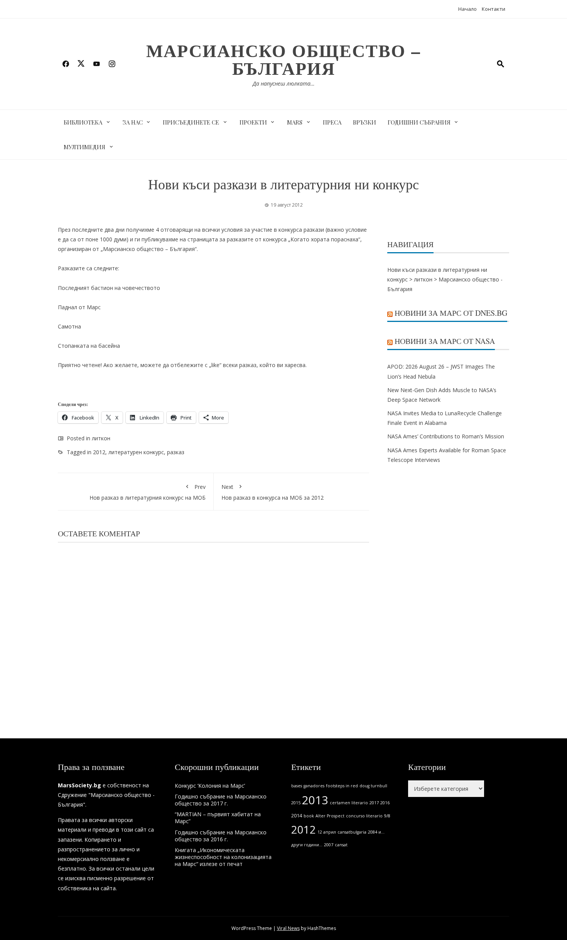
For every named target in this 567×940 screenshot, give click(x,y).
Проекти (253, 122)
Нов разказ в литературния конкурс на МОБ (147, 492)
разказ (175, 452)
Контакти (493, 8)
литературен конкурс (136, 452)
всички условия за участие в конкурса (252, 229)
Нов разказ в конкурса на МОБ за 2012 (272, 492)
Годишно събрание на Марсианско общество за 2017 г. (221, 800)
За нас (133, 122)
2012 (99, 452)
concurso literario (364, 816)
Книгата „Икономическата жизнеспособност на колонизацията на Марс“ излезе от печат (223, 857)
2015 (295, 802)
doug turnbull (373, 785)
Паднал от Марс (79, 307)
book (309, 816)
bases (296, 785)
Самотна (69, 326)
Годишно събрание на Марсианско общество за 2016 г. (221, 836)
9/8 (387, 816)
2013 (315, 800)
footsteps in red (342, 785)
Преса (332, 122)
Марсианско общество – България (283, 59)
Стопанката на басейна (89, 345)
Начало (467, 8)
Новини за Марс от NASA (445, 341)
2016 (385, 802)
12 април (326, 832)
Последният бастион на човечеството (109, 287)
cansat (341, 844)
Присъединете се (191, 122)
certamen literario (349, 802)
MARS (294, 122)
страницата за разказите (220, 239)
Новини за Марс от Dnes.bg (451, 313)
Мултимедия (84, 147)
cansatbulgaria (352, 832)
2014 (296, 815)
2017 (374, 802)
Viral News (288, 928)
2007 (328, 844)
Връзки (364, 122)
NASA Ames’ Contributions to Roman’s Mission (445, 436)
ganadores (314, 785)
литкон (101, 438)
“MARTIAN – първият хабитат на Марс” (218, 817)
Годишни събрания (419, 122)
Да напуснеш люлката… (284, 83)
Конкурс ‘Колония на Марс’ (210, 785)
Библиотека (83, 122)
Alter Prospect (330, 816)
